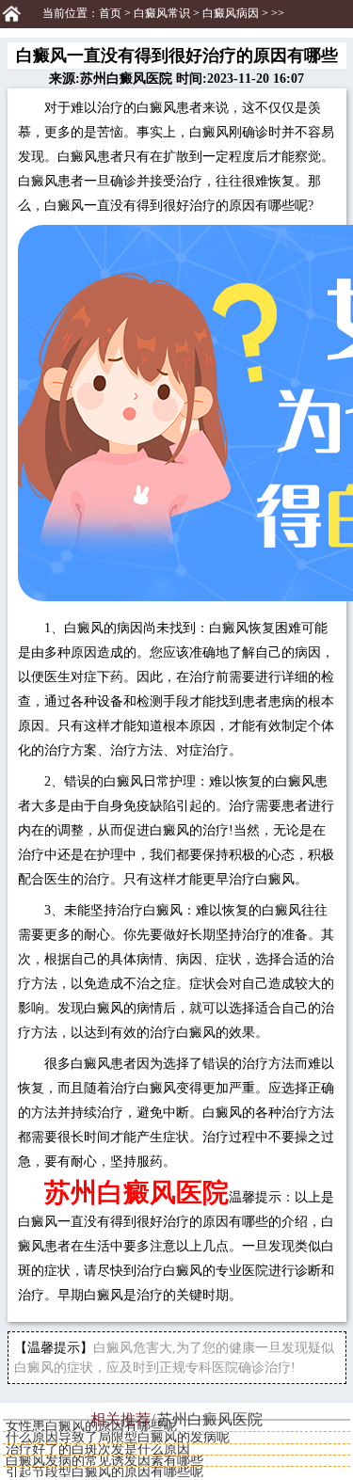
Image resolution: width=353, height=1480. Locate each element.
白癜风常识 (162, 13)
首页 (110, 13)
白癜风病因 (230, 13)
